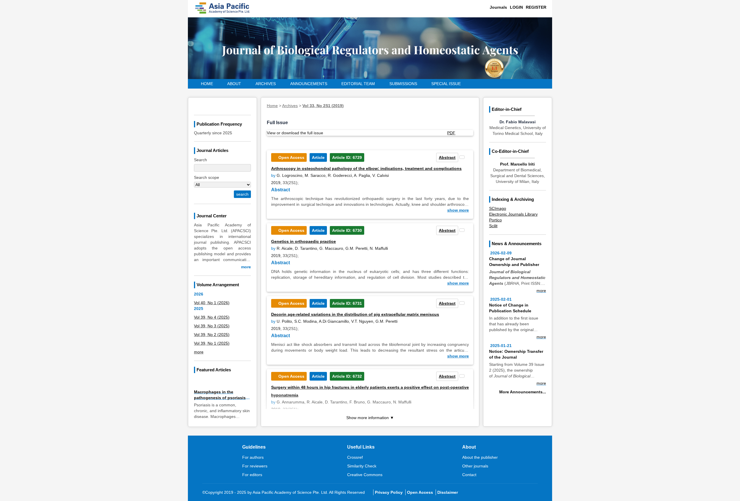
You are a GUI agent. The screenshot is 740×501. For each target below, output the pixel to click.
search (242, 194)
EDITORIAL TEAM (358, 83)
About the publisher (480, 457)
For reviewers (254, 466)
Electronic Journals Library (513, 214)
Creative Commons (364, 474)
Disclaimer (447, 492)
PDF (451, 133)
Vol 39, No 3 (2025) (212, 326)
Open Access (420, 492)
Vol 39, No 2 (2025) (212, 334)
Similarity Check (361, 466)
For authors (253, 457)
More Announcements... (522, 392)
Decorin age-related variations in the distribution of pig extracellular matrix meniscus (355, 314)
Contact (469, 474)
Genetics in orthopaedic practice (303, 241)
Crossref (355, 457)
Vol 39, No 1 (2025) (212, 343)
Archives (266, 83)
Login (516, 7)
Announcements (308, 83)
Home (207, 83)
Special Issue (446, 83)
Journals (498, 7)
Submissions (403, 83)
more (246, 267)
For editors (252, 474)
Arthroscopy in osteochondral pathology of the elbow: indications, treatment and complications (366, 168)
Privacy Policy (389, 492)
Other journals (475, 466)
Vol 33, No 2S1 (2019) (323, 105)
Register (536, 7)
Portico (495, 220)
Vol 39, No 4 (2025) (212, 317)
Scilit (493, 225)
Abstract (447, 157)
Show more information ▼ (370, 417)
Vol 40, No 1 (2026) (212, 302)
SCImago (497, 208)
